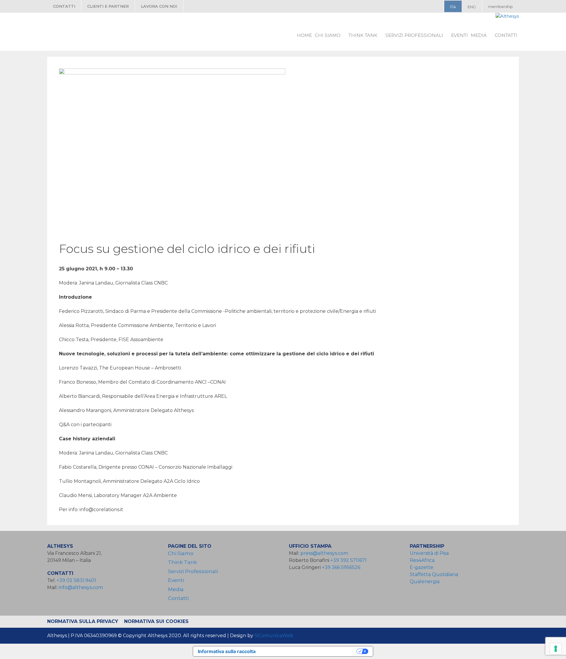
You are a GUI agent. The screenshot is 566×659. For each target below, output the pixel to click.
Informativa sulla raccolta (227, 651)
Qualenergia (425, 581)
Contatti (64, 6)
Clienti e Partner (108, 6)
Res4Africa (423, 560)
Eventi (459, 35)
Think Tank (362, 35)
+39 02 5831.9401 (76, 580)
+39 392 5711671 (348, 560)
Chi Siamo (327, 35)
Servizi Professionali (414, 35)
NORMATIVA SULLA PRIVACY (82, 621)
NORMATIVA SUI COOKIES (156, 621)
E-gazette (421, 567)
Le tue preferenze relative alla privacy (309, 651)
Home (304, 35)
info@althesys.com (81, 587)
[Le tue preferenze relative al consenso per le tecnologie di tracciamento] (555, 648)
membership (500, 6)
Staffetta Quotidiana (434, 574)
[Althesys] (507, 16)
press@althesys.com (324, 553)
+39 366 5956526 (341, 567)
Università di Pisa (429, 553)
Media (479, 35)
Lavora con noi (159, 6)
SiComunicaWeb (273, 635)
